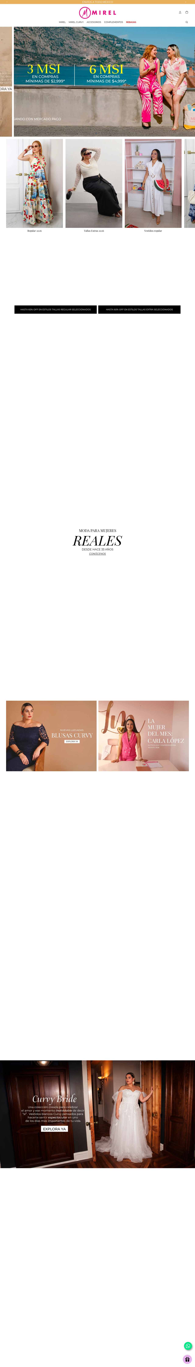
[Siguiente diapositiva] (190, 81)
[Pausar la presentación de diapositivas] (91, 133)
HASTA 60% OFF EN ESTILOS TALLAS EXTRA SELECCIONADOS (139, 309)
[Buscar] (186, 22)
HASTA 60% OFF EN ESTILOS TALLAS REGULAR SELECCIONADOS (55, 309)
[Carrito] (186, 12)
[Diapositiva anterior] (5, 81)
